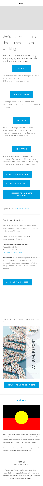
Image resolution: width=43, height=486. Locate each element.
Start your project (16, 184)
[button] (21, 304)
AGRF (21, 3)
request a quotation (17, 174)
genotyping (22, 149)
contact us (21, 68)
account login (21, 94)
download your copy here (21, 385)
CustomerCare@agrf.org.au (13, 252)
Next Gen (21, 120)
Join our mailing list (17, 282)
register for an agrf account (21, 194)
